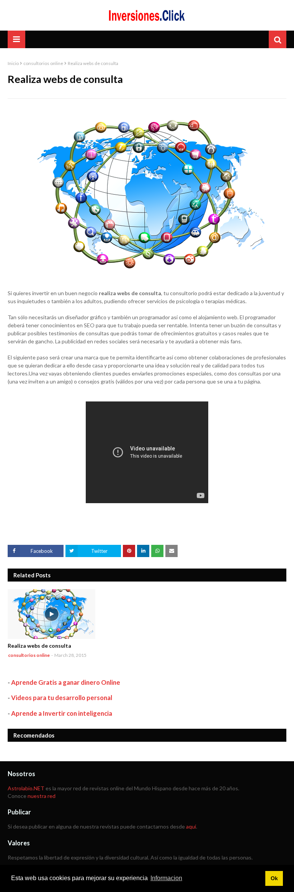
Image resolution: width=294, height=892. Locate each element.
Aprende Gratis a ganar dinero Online (65, 682)
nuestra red (42, 796)
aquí (191, 826)
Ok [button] (274, 878)
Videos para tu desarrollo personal (61, 698)
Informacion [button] (166, 878)
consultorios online (43, 63)
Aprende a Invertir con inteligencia (61, 713)
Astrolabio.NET (26, 788)
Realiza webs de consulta (39, 645)
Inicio (13, 63)
